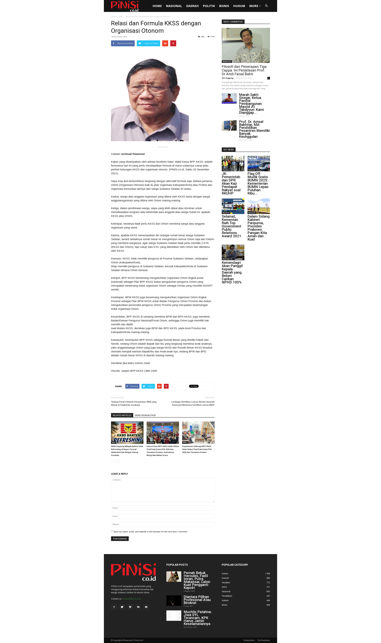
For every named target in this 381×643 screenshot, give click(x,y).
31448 (212, 36)
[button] (266, 6)
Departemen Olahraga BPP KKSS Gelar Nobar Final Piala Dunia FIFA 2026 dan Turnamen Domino (197, 449)
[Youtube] (146, 607)
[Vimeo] (130, 607)
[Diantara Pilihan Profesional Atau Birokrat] (173, 600)
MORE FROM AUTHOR (145, 415)
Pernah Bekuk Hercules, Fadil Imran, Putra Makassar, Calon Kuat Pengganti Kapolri (197, 580)
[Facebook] (114, 607)
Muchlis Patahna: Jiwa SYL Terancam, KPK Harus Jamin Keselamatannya (197, 618)
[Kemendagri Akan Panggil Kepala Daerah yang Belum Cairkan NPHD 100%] (233, 252)
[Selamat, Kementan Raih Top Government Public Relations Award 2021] (233, 206)
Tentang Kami (249, 640)
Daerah (192, 6)
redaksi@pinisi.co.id (131, 598)
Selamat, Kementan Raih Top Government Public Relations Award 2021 (231, 226)
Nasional (174, 6)
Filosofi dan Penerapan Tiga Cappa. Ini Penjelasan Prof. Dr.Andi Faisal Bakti (244, 70)
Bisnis (224, 6)
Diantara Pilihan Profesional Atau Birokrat (197, 600)
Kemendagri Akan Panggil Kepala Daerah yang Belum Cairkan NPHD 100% (232, 272)
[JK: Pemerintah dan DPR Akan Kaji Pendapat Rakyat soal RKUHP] (233, 163)
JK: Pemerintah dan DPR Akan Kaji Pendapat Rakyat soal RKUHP (231, 183)
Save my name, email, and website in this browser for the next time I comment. (151, 531)
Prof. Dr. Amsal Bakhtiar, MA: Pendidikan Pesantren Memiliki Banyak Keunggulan (254, 129)
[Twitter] (122, 607)
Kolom (225, 573)
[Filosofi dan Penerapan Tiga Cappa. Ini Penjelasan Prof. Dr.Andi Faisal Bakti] (246, 45)
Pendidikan (227, 595)
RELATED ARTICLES (122, 415)
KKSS (121, 16)
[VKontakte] (138, 607)
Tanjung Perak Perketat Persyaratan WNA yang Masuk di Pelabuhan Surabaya (134, 403)
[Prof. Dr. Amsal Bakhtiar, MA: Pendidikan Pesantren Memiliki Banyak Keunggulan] (229, 125)
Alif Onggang (227, 78)
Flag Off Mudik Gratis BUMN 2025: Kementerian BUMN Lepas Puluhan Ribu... (258, 183)
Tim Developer (263, 640)
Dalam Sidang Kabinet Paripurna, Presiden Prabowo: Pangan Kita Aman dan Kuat (259, 227)
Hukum (239, 6)
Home (157, 6)
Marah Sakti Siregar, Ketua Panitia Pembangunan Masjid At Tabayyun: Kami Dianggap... (251, 104)
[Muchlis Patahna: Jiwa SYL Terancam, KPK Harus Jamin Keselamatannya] (173, 615)
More (253, 6)
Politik (209, 6)
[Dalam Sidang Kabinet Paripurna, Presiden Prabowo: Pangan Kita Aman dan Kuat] (259, 206)
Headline (150, 442)
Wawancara (227, 61)
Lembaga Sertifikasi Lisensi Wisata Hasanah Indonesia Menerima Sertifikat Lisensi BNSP (193, 403)
